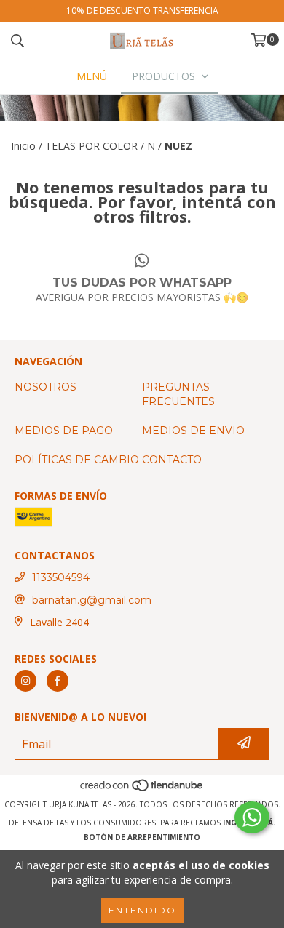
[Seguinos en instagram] (25, 681)
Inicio (23, 146)
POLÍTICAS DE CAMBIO (77, 459)
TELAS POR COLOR (91, 146)
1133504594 (61, 577)
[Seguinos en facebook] (57, 681)
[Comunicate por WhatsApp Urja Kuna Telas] (251, 817)
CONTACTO (172, 459)
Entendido (142, 910)
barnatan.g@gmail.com (91, 600)
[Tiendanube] (142, 790)
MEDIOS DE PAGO (64, 430)
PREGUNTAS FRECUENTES (178, 394)
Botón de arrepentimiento (142, 837)
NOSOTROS (45, 386)
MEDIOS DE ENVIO (193, 430)
